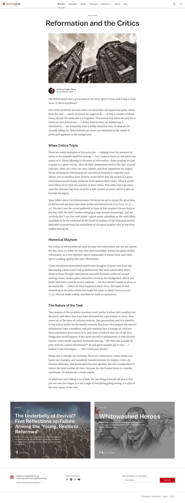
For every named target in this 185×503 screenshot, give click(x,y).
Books (83, 4)
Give (125, 4)
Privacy (165, 496)
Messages (72, 4)
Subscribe (167, 480)
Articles (61, 4)
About (117, 4)
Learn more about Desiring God (28, 482)
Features (104, 4)
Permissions (156, 496)
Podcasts (93, 4)
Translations (145, 496)
